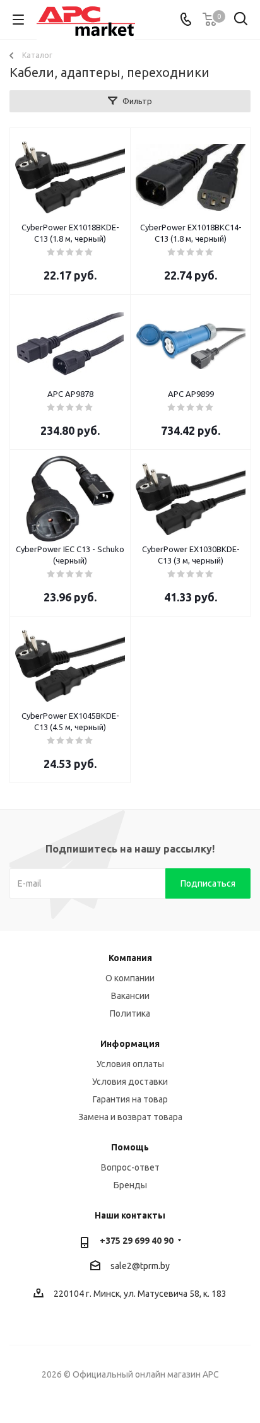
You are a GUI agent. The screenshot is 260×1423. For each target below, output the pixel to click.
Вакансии (130, 996)
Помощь (130, 1147)
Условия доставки (130, 1082)
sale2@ (125, 1266)
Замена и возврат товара (130, 1117)
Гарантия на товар (130, 1099)
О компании (130, 978)
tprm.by (155, 1266)
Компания (130, 958)
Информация (130, 1044)
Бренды (130, 1185)
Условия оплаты (130, 1064)
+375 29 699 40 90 (137, 1241)
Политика (130, 1013)
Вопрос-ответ (130, 1167)
